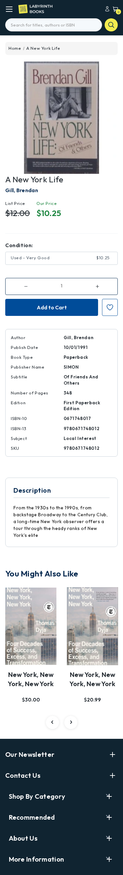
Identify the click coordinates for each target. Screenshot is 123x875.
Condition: (19, 245)
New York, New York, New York (30, 679)
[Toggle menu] (9, 9)
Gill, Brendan (21, 190)
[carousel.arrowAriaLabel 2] (52, 722)
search (111, 24)
